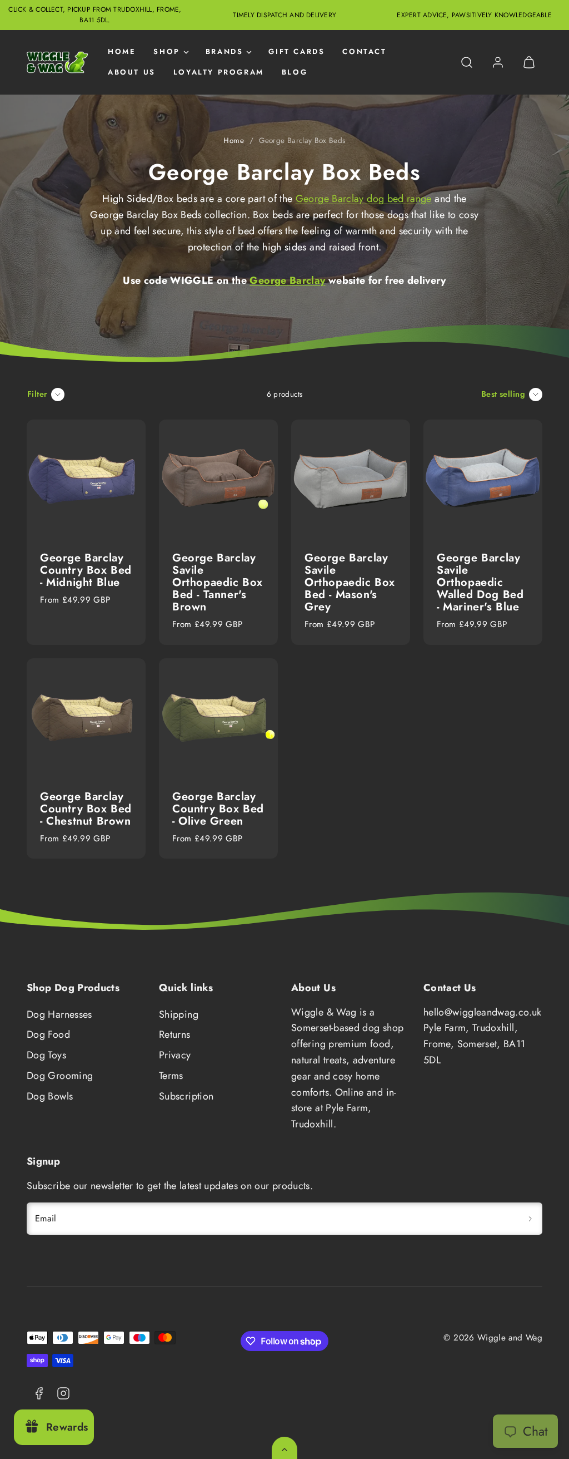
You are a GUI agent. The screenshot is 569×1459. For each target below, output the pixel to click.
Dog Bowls (50, 1096)
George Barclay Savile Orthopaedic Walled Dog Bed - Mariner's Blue (480, 582)
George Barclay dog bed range (364, 198)
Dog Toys (46, 1055)
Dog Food (48, 1034)
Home (122, 51)
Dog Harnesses (59, 1014)
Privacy (175, 1055)
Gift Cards (296, 51)
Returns (175, 1034)
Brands (224, 51)
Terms (171, 1075)
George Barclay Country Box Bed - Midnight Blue (86, 570)
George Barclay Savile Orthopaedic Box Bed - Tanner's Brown (217, 582)
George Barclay (287, 280)
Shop (166, 51)
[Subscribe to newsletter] (530, 1218)
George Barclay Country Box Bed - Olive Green (218, 808)
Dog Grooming (60, 1075)
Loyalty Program (218, 72)
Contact (364, 51)
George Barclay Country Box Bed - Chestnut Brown (86, 808)
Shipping (178, 1014)
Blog (294, 72)
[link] (498, 62)
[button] (466, 62)
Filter (37, 394)
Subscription (186, 1096)
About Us (132, 72)
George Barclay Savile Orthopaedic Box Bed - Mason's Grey (350, 582)
